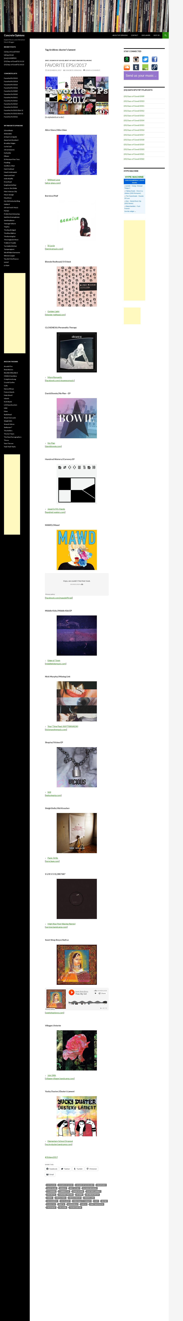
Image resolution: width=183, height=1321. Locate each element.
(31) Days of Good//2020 (134, 149)
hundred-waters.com (55, 512)
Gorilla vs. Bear (9, 166)
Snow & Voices (9, 424)
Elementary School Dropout (60, 1141)
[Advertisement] (134, 260)
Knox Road (8, 182)
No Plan (51, 443)
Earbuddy (7, 153)
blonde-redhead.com (55, 314)
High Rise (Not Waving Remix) (61, 923)
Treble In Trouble (10, 243)
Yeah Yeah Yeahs (10, 447)
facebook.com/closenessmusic (60, 380)
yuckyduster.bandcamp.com (59, 1144)
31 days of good (56, 60)
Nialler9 (7, 204)
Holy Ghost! (8, 395)
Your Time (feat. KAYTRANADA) (63, 726)
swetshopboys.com (55, 1012)
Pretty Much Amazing (11, 214)
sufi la (84, 1204)
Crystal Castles (9, 382)
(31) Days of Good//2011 (134, 106)
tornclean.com (52, 861)
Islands (6, 398)
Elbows (6, 156)
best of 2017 (70, 60)
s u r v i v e (51, 1204)
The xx (6, 440)
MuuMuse (8, 198)
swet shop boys (96, 1204)
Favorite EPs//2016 (11, 88)
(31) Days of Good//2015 (134, 125)
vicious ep (51, 1207)
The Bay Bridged (10, 230)
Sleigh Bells (8, 421)
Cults (6, 386)
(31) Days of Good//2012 (134, 111)
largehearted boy (10, 185)
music (89, 60)
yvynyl (6, 262)
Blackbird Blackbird (11, 373)
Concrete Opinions (14, 35)
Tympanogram (9, 249)
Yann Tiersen (8, 443)
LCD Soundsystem (10, 405)
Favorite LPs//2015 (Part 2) (13, 114)
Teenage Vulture (10, 224)
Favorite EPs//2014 (11, 81)
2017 (47, 60)
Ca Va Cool (8, 146)
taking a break (9, 55)
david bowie (78, 1191)
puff (96, 1201)
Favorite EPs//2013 (11, 78)
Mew (6, 411)
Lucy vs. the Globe (10, 188)
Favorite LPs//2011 (11, 97)
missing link (89, 1198)
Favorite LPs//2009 (11, 91)
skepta (61, 1204)
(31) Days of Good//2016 (134, 130)
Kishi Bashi (8, 402)
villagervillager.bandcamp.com (60, 1078)
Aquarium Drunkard (11, 140)
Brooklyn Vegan (9, 143)
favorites (81, 60)
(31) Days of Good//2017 (134, 135)
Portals (6, 211)
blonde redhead (90, 1188)
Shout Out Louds (10, 418)
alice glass (51, 1188)
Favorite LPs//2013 (11, 104)
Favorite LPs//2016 (11, 117)
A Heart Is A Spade (10, 137)
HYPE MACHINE (134, 177)
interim (79, 1194)
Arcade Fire (8, 366)
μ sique (6, 265)
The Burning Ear (10, 236)
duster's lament (93, 1191)
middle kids (61, 1198)
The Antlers (8, 431)
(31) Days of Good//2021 (134, 154)
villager (62, 1207)
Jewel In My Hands (56, 509)
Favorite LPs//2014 (11, 107)
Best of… (157, 35)
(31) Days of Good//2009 (134, 96)
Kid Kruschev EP (92, 1194)
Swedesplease (9, 220)
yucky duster (75, 1207)
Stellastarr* (8, 427)
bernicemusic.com (54, 248)
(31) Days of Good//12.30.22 (14, 65)
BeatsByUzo (8, 370)
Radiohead (8, 415)
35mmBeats (8, 130)
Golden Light (53, 311)
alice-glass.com (53, 183)
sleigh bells (73, 1204)
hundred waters (66, 1194)
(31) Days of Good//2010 (134, 101)
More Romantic (55, 377)
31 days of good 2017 (84, 1185)
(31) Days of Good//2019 (134, 144)
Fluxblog (7, 163)
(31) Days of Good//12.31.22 (14, 61)
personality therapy (82, 1201)
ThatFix (6, 227)
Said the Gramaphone (11, 217)
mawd (49, 1198)
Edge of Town (54, 660)
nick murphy (52, 1201)
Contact (134, 35)
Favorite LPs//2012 (11, 101)
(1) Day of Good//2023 (12, 52)
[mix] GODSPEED (10, 58)
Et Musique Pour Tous (12, 159)
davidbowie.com (53, 446)
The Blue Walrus (10, 233)
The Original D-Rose (11, 240)
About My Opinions (120, 35)
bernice (63, 1188)
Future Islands (9, 392)
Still (49, 792)
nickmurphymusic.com (56, 729)
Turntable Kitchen (10, 246)
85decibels (8, 134)
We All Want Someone (12, 252)
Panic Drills (53, 858)
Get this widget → (130, 211)
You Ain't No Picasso (11, 259)
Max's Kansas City (10, 191)
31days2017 (101, 1185)
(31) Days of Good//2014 (134, 120)
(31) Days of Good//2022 (134, 159)
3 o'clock (51, 1185)
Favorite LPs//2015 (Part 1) (13, 110)
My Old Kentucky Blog (12, 201)
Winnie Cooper (9, 256)
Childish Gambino (10, 376)
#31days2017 (51, 1157)
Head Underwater (10, 172)
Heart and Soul (9, 175)
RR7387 (104, 1201)
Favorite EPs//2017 (66, 65)
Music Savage (9, 195)
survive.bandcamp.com (56, 927)
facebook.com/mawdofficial (59, 597)
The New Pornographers (13, 437)
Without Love (54, 179)
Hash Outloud (9, 169)
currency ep (64, 1191)
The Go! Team (9, 434)
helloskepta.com (53, 795)
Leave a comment (92, 70)
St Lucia (51, 245)
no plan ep (65, 1201)
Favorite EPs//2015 (11, 85)
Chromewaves (9, 150)
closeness (51, 1191)
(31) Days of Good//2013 (134, 115)
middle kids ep (75, 1198)
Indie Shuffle (8, 179)
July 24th (52, 1075)
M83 (5, 408)
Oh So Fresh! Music (11, 207)
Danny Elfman (9, 389)
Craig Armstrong (10, 379)
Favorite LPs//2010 (11, 94)
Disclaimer (146, 35)
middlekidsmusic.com (56, 663)
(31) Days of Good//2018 (134, 140)
